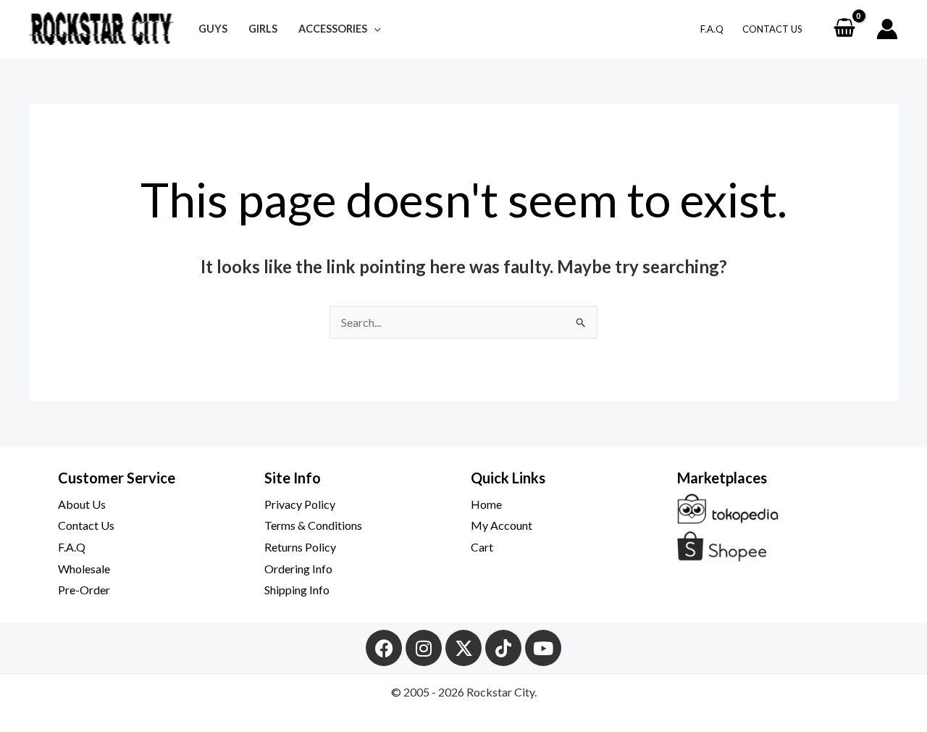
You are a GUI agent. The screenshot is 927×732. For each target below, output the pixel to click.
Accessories (332, 28)
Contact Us (772, 29)
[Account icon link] (887, 29)
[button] (374, 28)
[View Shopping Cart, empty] (844, 29)
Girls (262, 28)
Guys (212, 28)
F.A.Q (711, 29)
